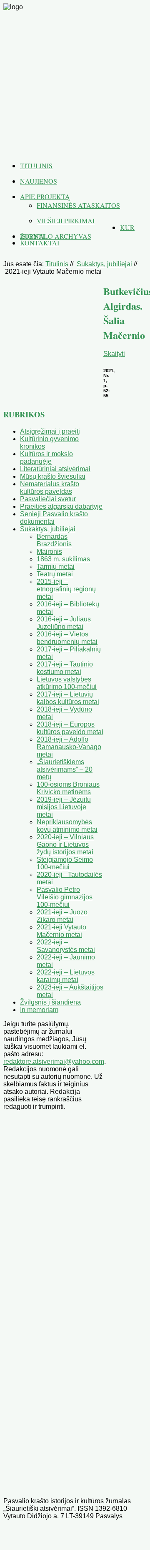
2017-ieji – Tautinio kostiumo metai (65, 668)
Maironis (49, 551)
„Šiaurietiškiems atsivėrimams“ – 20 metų (64, 769)
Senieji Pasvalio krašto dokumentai (54, 517)
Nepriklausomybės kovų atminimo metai (67, 825)
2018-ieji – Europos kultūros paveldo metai (70, 728)
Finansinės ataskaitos (78, 205)
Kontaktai (39, 242)
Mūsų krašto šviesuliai (52, 476)
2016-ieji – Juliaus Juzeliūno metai (64, 623)
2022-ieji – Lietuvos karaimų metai (66, 976)
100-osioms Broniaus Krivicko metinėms (68, 788)
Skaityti (114, 353)
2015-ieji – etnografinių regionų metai (66, 589)
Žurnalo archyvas (55, 236)
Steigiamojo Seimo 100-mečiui (65, 863)
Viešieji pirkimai (66, 220)
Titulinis (36, 165)
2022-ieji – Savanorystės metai (66, 946)
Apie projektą (45, 196)
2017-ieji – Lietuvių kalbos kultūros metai (68, 698)
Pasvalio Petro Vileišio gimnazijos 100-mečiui (64, 897)
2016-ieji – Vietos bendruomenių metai (67, 638)
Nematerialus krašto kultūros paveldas (49, 487)
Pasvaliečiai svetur (48, 498)
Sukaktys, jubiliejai (104, 264)
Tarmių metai (56, 566)
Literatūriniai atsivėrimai (55, 468)
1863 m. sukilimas (63, 559)
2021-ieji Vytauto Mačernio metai (61, 931)
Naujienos (38, 181)
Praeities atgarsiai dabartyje (61, 506)
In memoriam (39, 1009)
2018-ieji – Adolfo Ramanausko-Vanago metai (69, 747)
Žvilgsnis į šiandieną (50, 1002)
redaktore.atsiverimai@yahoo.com (53, 1061)
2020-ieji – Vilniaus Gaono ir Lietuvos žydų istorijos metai (65, 844)
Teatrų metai (55, 574)
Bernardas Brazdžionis (54, 540)
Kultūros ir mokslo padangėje (46, 457)
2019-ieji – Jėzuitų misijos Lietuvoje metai (64, 807)
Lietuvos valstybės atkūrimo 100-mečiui (67, 683)
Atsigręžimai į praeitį (50, 431)
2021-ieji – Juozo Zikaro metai (62, 916)
